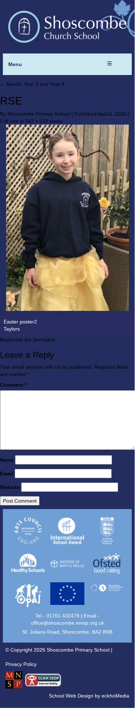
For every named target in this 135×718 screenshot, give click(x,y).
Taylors (12, 329)
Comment (13, 385)
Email (6, 473)
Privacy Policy (21, 664)
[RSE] (67, 218)
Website (10, 487)
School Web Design (71, 696)
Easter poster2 (20, 322)
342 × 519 (36, 121)
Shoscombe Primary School (38, 114)
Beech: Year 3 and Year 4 (32, 84)
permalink (44, 339)
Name (7, 460)
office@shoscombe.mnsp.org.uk (67, 623)
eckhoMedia (115, 696)
